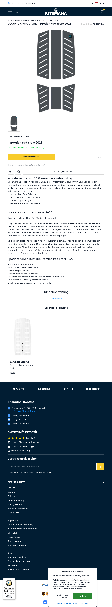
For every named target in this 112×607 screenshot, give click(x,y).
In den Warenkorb (31, 157)
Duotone (33, 226)
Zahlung (12, 496)
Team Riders (14, 537)
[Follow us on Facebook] (45, 602)
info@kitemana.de (20, 420)
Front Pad (20, 253)
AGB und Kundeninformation (22, 529)
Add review (98, 24)
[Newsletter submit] (100, 466)
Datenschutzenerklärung (20, 525)
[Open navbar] (10, 11)
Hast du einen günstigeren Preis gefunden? (26, 165)
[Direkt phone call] (11, 172)
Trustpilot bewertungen (23, 446)
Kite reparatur (15, 541)
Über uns (12, 533)
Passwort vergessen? (18, 570)
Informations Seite (17, 557)
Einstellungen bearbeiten (62, 596)
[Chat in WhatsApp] (18, 172)
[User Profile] (96, 11)
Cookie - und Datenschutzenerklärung (72, 603)
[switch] (9, 596)
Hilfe (89, 3)
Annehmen (82, 596)
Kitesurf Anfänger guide (20, 561)
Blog (10, 553)
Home (10, 20)
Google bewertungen (22, 451)
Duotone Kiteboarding (25, 20)
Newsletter (13, 566)
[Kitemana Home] (56, 11)
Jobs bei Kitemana (17, 545)
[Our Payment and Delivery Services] (45, 585)
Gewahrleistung (16, 500)
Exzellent (30, 438)
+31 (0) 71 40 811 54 (20, 415)
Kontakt (11, 488)
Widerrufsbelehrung (18, 509)
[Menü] (13, 580)
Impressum (13, 520)
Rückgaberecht (15, 504)
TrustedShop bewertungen (25, 442)
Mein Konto (13, 513)
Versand (12, 492)
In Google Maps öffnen (23, 411)
